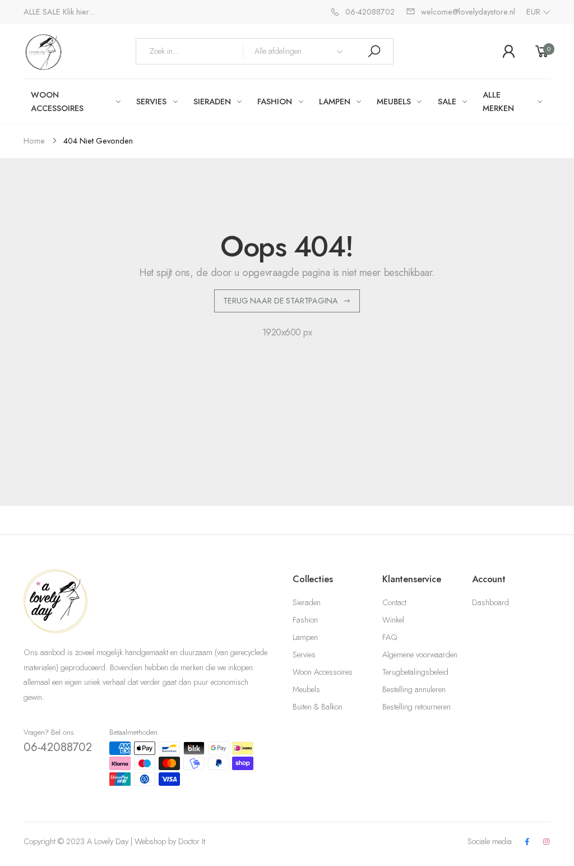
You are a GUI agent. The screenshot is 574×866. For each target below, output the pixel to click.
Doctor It (191, 841)
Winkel (393, 619)
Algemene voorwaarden (419, 654)
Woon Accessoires (323, 672)
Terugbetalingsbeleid (415, 672)
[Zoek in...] (374, 51)
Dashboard (490, 602)
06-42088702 (58, 747)
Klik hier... (79, 11)
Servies (304, 654)
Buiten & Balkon (317, 706)
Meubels (306, 689)
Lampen (305, 637)
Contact (394, 602)
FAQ (389, 637)
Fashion (305, 619)
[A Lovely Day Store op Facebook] (527, 842)
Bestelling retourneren (416, 706)
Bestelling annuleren (414, 689)
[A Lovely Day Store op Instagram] (546, 842)
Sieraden (307, 602)
